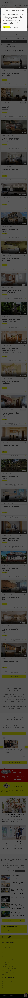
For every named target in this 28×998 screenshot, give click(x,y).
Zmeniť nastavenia (14, 27)
